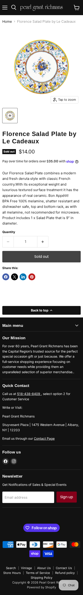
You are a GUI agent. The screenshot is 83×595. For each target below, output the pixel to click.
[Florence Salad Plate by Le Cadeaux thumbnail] (10, 115)
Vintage (26, 568)
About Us (44, 568)
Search (11, 568)
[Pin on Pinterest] (31, 276)
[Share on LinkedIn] (23, 276)
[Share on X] (14, 276)
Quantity (8, 232)
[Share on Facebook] (5, 276)
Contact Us (64, 568)
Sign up (66, 497)
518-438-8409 (29, 394)
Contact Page (44, 438)
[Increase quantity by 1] (43, 241)
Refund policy (65, 573)
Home (7, 21)
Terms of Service (38, 573)
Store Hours (12, 573)
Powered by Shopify (41, 587)
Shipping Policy (41, 577)
